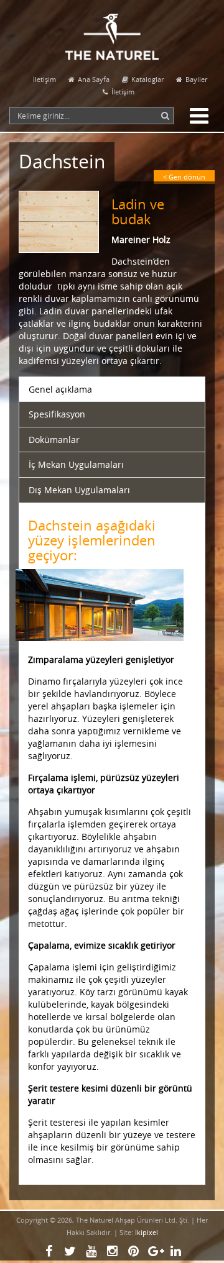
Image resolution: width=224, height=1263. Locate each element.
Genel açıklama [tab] (60, 389)
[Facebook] (48, 1251)
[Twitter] (69, 1251)
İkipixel (146, 1232)
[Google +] (154, 1251)
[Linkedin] (175, 1251)
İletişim (44, 79)
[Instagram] (112, 1251)
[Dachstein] (65, 228)
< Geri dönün (184, 176)
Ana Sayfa (94, 79)
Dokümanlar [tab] (54, 439)
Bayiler (196, 79)
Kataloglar (147, 79)
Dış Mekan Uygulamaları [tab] (79, 490)
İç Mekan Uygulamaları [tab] (76, 464)
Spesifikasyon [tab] (57, 414)
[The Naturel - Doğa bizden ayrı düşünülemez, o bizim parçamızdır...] (112, 30)
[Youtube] (91, 1251)
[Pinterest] (133, 1251)
